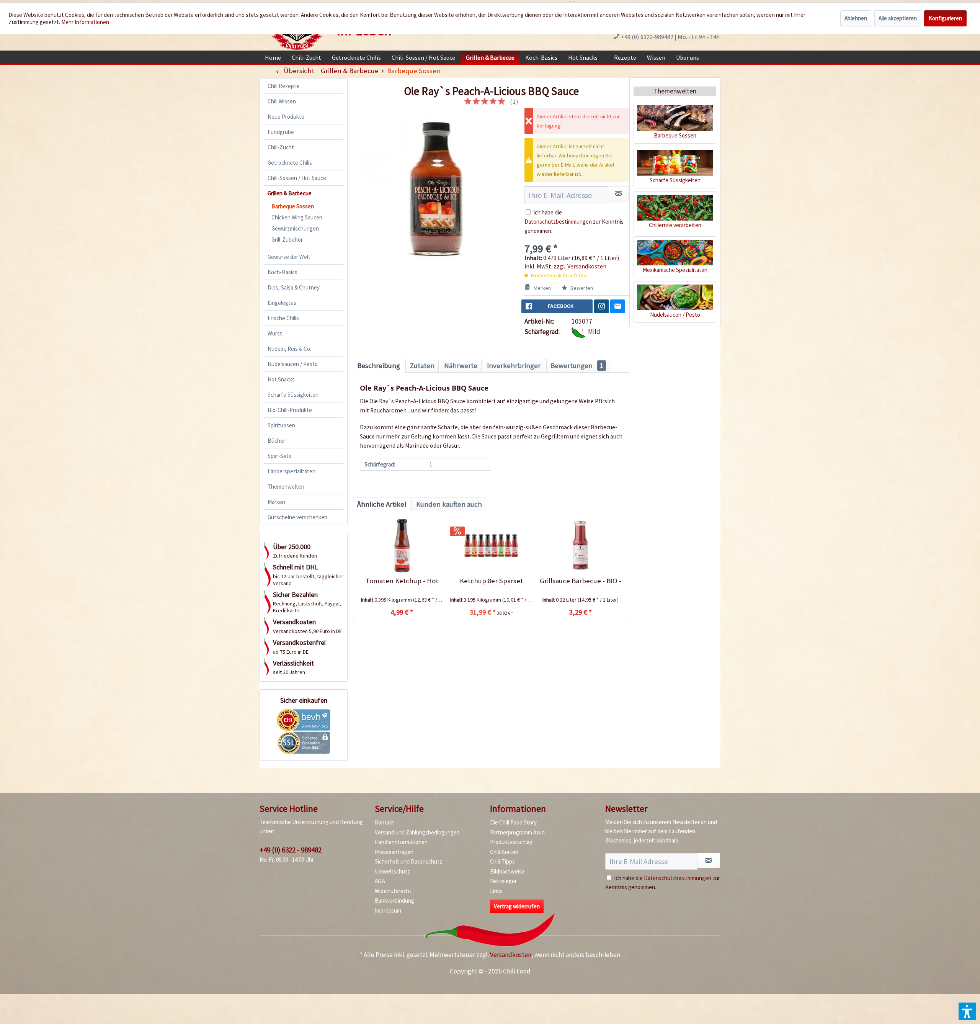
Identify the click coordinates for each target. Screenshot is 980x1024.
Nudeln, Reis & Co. (289, 348)
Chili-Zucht (281, 147)
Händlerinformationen (401, 842)
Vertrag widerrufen (517, 906)
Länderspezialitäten (291, 471)
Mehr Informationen (85, 22)
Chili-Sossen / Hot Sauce (297, 178)
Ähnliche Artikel (381, 504)
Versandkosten (510, 954)
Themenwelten (286, 486)
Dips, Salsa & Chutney (294, 287)
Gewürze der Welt (289, 256)
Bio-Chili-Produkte (290, 410)
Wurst (275, 333)
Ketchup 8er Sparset (491, 580)
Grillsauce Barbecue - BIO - (580, 580)
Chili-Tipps (502, 861)
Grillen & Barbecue (290, 193)
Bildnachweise (507, 871)
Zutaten (422, 365)
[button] (967, 1011)
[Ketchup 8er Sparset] (491, 546)
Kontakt (384, 822)
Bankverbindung (394, 900)
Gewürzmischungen (295, 228)
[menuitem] (273, 57)
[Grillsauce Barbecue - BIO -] (580, 546)
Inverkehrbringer (514, 365)
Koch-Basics (282, 272)
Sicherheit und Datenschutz (408, 861)
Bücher (276, 440)
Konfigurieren (945, 18)
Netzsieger (503, 881)
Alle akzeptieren (898, 18)
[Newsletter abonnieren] (708, 860)
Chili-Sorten (504, 852)
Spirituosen (281, 425)
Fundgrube (281, 132)
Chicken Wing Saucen (296, 217)
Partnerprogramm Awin (517, 832)
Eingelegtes (282, 302)
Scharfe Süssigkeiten (293, 394)
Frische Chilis (283, 318)
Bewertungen (576, 365)
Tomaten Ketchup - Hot (402, 580)
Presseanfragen (394, 852)
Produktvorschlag (511, 842)
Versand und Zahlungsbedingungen (417, 832)
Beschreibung (378, 365)
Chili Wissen (282, 101)
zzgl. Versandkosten (580, 266)
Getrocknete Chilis (290, 162)
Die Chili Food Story (513, 822)
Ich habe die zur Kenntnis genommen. (574, 221)
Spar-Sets (279, 456)
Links (496, 891)
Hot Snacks (281, 379)
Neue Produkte (286, 116)
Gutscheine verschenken (297, 517)
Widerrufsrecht (393, 891)
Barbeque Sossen (292, 206)
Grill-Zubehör (287, 239)
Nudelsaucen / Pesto (293, 364)
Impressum (388, 910)
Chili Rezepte (283, 86)
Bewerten (581, 288)
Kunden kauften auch (449, 504)
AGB (380, 881)
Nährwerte (460, 365)
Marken (276, 501)
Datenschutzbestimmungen (558, 221)
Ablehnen (855, 18)
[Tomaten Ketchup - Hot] (402, 546)
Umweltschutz (392, 871)
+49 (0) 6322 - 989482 (291, 849)
